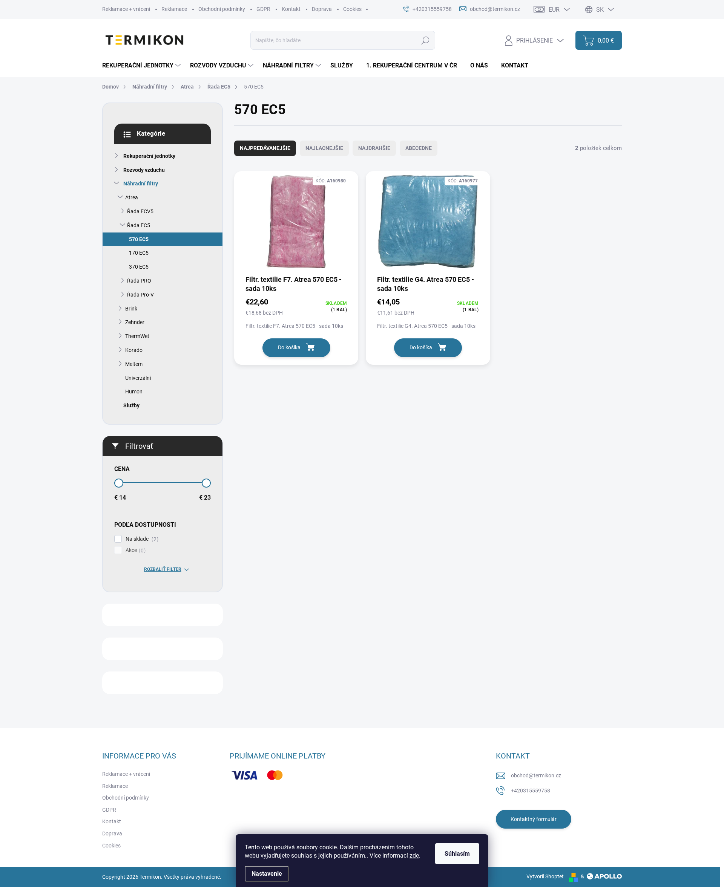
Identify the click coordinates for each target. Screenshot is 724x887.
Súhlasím (457, 853)
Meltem (134, 364)
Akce (135, 550)
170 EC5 (139, 253)
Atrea (131, 197)
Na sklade (141, 539)
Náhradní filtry (140, 183)
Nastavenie (267, 873)
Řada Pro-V (140, 295)
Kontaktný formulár (534, 819)
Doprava (322, 9)
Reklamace (174, 9)
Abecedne (418, 148)
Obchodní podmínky (221, 9)
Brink (131, 309)
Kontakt (291, 9)
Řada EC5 (138, 225)
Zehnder (134, 322)
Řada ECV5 (140, 211)
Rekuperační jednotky (149, 156)
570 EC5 (139, 239)
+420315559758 (530, 791)
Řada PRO (139, 281)
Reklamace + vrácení (126, 9)
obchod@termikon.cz (536, 775)
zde (414, 855)
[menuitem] (142, 65)
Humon (134, 391)
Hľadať (425, 40)
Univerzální (138, 378)
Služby (131, 405)
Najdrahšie (374, 148)
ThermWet (137, 336)
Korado (134, 350)
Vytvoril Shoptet (545, 876)
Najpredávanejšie (265, 148)
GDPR (263, 9)
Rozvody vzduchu (144, 170)
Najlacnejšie (324, 148)
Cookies (352, 9)
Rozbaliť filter (162, 569)
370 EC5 (139, 267)
